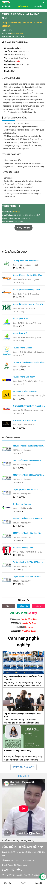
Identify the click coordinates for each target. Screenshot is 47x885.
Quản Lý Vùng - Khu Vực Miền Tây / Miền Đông (27, 275)
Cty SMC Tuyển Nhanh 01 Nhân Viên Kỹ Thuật (28, 518)
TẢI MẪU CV (23, 600)
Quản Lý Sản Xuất (20, 319)
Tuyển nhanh (22, 6)
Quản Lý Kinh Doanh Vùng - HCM (26, 290)
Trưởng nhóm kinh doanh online (26, 261)
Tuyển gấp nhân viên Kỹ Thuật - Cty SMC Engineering (27, 489)
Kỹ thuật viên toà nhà (22, 504)
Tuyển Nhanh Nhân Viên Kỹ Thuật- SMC (27, 562)
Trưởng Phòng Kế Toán (22, 348)
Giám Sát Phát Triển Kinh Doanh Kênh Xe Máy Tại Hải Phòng (29, 406)
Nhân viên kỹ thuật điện (23, 547)
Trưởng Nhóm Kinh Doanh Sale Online (29, 362)
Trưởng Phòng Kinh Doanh (24, 377)
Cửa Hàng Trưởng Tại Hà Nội (25, 391)
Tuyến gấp (6, 6)
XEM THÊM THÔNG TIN (23, 767)
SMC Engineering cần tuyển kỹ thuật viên (28, 446)
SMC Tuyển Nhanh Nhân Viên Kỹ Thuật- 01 (26, 533)
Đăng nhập (23, 606)
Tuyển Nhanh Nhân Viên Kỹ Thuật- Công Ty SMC (27, 577)
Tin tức (8, 606)
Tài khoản (38, 6)
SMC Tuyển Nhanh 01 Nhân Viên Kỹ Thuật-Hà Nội (27, 460)
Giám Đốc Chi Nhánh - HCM (24, 420)
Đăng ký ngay (23, 227)
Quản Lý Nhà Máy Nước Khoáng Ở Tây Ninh (28, 304)
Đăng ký (38, 606)
